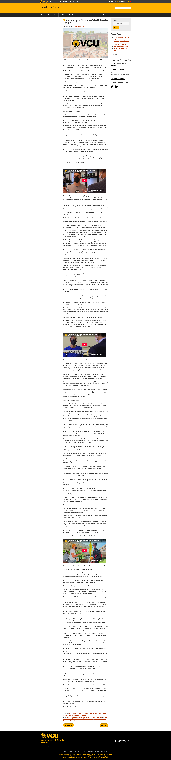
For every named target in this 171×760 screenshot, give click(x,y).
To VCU (63, 14)
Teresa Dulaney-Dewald (80, 26)
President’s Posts (49, 7)
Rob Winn (99, 717)
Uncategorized (76, 715)
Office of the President (118, 69)
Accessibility (70, 751)
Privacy (64, 751)
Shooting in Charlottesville (121, 46)
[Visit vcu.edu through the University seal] (62, 736)
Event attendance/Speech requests (118, 64)
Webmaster (77, 751)
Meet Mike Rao (52, 14)
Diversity (88, 14)
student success (98, 719)
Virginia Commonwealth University (66, 1)
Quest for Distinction (91, 717)
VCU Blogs (44, 742)
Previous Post (69, 725)
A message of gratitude (120, 44)
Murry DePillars (71, 717)
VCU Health (84, 715)
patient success (80, 717)
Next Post (103, 725)
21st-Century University (75, 14)
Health (97, 14)
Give (129, 1)
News (100, 713)
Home (42, 14)
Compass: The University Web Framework (90, 751)
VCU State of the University (80, 721)
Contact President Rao (118, 78)
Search (117, 8)
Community (106, 14)
